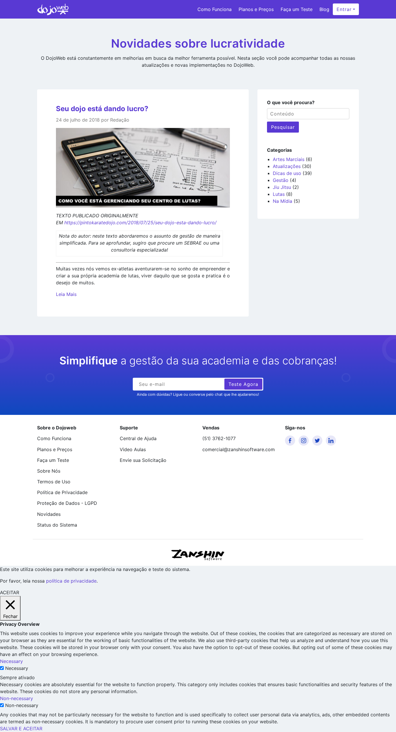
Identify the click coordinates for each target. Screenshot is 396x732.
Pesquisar (283, 127)
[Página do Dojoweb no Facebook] (291, 440)
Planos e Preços (256, 9)
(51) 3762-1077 (219, 438)
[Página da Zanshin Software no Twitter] (318, 440)
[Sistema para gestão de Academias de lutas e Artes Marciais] (53, 9)
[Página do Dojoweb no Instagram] (305, 440)
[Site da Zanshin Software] (198, 555)
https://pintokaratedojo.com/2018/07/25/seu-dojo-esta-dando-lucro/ (140, 222)
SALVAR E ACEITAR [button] (21, 728)
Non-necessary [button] (16, 698)
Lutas (279, 194)
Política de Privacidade (62, 492)
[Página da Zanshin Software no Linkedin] (332, 440)
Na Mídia (282, 201)
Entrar (344, 9)
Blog (324, 9)
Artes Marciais (288, 159)
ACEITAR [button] (9, 592)
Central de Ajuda (138, 438)
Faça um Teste (297, 9)
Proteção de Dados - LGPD (67, 503)
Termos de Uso (53, 482)
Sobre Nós (48, 471)
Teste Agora (243, 384)
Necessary (16, 668)
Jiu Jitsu (282, 187)
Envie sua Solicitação (143, 460)
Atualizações (287, 166)
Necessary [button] (11, 661)
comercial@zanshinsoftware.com (238, 449)
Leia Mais (66, 294)
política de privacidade (71, 581)
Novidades (49, 514)
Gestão (280, 180)
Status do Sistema (57, 525)
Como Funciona (214, 9)
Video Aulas (133, 449)
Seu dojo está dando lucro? (102, 108)
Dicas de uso (287, 173)
